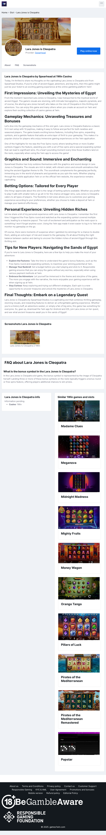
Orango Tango (71, 604)
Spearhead (40, 52)
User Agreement (58, 789)
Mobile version (35, 793)
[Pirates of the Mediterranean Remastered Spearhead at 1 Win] (79, 700)
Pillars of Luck (71, 644)
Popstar (66, 759)
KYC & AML (41, 789)
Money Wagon (71, 568)
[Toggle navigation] (101, 4)
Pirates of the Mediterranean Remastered (72, 718)
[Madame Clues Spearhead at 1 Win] (79, 411)
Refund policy (53, 793)
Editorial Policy (70, 793)
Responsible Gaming (22, 789)
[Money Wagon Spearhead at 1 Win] (79, 553)
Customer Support (87, 786)
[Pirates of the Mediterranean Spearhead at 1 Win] (79, 663)
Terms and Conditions (32, 786)
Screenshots (29, 65)
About (8, 65)
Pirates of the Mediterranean (72, 679)
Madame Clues (72, 426)
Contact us (69, 786)
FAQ (17, 65)
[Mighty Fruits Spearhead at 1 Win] (79, 517)
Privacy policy (54, 786)
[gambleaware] (49, 801)
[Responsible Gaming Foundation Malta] (25, 817)
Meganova (68, 463)
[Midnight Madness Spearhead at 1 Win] (79, 482)
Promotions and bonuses (82, 789)
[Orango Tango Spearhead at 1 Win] (79, 588)
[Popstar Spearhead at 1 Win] (79, 743)
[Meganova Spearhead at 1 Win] (79, 447)
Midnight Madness (74, 497)
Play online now (88, 51)
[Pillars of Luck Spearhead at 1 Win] (79, 626)
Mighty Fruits (70, 533)
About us (14, 786)
